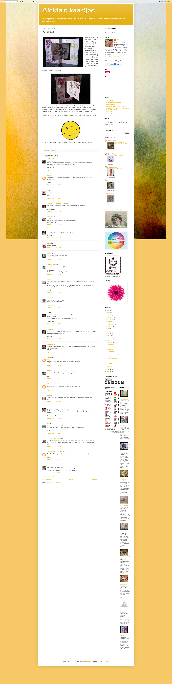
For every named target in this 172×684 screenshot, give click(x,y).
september (111, 324)
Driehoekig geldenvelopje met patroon (116, 106)
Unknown (49, 357)
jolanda (49, 243)
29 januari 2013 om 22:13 (54, 339)
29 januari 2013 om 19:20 (54, 238)
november (111, 319)
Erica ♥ (49, 298)
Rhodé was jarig (119, 155)
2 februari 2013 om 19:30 (53, 473)
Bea (48, 230)
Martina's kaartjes (112, 140)
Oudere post (95, 479)
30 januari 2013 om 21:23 (54, 459)
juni (109, 331)
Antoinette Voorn (51, 264)
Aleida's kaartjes (68, 10)
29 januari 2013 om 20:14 (54, 259)
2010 (108, 371)
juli (109, 328)
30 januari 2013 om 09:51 (54, 378)
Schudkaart (111, 351)
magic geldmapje (111, 114)
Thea (48, 423)
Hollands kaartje (112, 358)
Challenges (111, 356)
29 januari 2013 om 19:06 (54, 224)
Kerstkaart (110, 349)
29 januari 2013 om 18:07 (54, 170)
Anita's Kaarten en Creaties (54, 451)
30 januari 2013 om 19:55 (54, 433)
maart (109, 338)
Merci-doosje (109, 111)
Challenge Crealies (113, 354)
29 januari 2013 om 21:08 (54, 274)
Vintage (110, 363)
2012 (108, 367)
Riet (48, 190)
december (111, 317)
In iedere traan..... (119, 168)
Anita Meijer (50, 344)
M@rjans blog (111, 154)
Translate (118, 33)
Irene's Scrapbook (112, 167)
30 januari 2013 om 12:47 (54, 390)
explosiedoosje (110, 104)
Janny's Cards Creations (54, 438)
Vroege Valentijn (112, 361)
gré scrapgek (111, 193)
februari (110, 340)
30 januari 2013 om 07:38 (54, 365)
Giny (48, 465)
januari (110, 342)
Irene (48, 279)
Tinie (48, 175)
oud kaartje (118, 195)
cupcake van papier (113, 347)
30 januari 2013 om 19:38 (54, 418)
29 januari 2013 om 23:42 (54, 352)
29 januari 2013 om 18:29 (54, 185)
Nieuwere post (47, 479)
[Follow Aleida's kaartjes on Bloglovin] (113, 65)
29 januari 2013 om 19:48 (54, 247)
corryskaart (50, 216)
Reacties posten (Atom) (57, 482)
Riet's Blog (110, 180)
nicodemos (89, 661)
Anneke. (49, 253)
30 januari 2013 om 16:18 (54, 401)
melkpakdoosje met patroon (113, 102)
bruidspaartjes (89, 43)
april (109, 335)
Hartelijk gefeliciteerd (120, 181)
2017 (108, 310)
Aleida (118, 40)
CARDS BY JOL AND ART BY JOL (56, 203)
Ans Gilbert (50, 159)
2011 (108, 369)
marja (48, 407)
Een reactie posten (50, 476)
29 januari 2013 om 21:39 (54, 292)
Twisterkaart (111, 344)
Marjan (49, 395)
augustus (110, 326)
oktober (110, 321)
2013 (108, 315)
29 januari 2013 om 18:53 (54, 211)
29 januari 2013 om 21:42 (54, 307)
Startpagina (109, 100)
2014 (108, 312)
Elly (48, 312)
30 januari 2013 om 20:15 (54, 446)
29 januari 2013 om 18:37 (54, 198)
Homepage (71, 479)
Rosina (49, 329)
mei (109, 333)
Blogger (108, 661)
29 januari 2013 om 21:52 (54, 324)
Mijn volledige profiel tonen (112, 56)
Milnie (48, 370)
